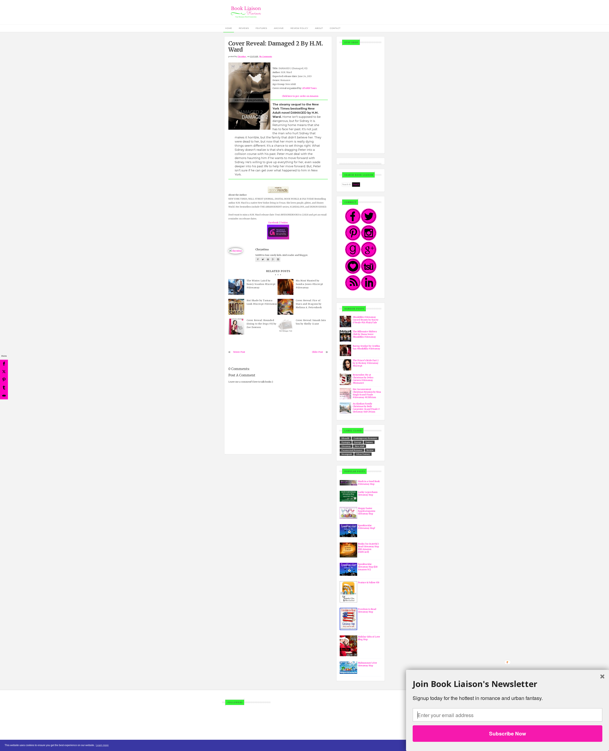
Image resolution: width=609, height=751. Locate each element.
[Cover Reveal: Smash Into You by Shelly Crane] (285, 327)
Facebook (273, 222)
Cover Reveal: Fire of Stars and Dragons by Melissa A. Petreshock (309, 304)
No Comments (265, 56)
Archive (279, 28)
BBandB (345, 438)
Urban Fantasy (363, 454)
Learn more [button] (102, 745)
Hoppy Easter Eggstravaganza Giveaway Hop (366, 511)
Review (370, 450)
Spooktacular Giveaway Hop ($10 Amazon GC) (368, 567)
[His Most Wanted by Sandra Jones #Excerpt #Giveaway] (285, 287)
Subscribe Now (507, 733)
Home (228, 28)
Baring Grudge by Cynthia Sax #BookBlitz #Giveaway (366, 347)
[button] (507, 684)
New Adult (359, 446)
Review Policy (299, 28)
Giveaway (346, 446)
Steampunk (346, 454)
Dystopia (345, 442)
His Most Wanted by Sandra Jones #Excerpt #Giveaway (309, 284)
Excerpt (357, 442)
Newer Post (239, 352)
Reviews (244, 28)
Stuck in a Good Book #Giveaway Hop (369, 482)
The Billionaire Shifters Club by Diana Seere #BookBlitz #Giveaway (365, 334)
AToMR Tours (309, 88)
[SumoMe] (4, 395)
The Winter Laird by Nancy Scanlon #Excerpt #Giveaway (261, 284)
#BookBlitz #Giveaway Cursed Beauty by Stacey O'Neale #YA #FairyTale (365, 320)
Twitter (284, 222)
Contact (335, 28)
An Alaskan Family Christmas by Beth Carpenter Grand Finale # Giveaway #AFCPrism (366, 407)
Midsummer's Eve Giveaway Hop (367, 664)
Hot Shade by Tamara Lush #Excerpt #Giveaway (262, 302)
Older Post (317, 352)
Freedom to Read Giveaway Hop (367, 610)
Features (261, 28)
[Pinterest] (4, 380)
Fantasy (369, 442)
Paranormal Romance (351, 450)
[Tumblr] (4, 387)
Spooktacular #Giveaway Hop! (366, 527)
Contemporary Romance (365, 438)
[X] (4, 372)
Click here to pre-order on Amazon (300, 96)
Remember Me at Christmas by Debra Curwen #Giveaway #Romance (363, 379)
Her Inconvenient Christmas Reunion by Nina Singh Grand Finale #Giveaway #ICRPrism (367, 393)
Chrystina (241, 56)
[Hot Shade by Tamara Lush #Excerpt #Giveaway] (236, 307)
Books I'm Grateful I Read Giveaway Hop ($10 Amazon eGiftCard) (368, 548)
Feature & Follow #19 (368, 582)
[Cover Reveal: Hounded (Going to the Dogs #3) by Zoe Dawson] (236, 327)
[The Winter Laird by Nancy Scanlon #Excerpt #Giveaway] (236, 287)
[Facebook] (4, 364)
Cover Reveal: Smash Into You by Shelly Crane (311, 322)
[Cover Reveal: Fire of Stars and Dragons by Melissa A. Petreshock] (285, 307)
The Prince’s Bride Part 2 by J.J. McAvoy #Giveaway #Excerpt (366, 363)
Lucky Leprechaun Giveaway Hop (367, 493)
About (319, 28)
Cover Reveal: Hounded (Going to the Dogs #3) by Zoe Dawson (261, 324)
